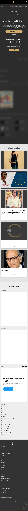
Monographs (3, 486)
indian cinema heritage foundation (18, 6)
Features (3, 465)
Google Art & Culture (5, 488)
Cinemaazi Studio (4, 480)
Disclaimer (3, 462)
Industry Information (5, 478)
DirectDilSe (4, 420)
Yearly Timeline (4, 484)
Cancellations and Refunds (6, 497)
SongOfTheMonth (6, 424)
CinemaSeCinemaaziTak (7, 408)
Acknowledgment (4, 451)
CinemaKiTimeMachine (7, 422)
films (14, 246)
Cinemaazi (4, 406)
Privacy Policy (4, 495)
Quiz (2, 460)
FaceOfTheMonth (6, 410)
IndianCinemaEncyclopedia (8, 418)
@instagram (3, 290)
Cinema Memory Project (6, 469)
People (2, 472)
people (3, 6)
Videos (2, 467)
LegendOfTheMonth (6, 432)
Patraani (4, 242)
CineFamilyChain (6, 430)
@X (2, 366)
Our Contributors (4, 492)
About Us (3, 446)
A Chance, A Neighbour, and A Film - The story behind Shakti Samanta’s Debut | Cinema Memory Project (14, 212)
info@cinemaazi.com (17, 501)
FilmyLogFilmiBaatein (7, 428)
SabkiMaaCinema (6, 416)
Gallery (2, 455)
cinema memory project (14, 218)
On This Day (3, 490)
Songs (2, 476)
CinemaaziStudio (6, 426)
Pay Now (14, 49)
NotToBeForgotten (6, 412)
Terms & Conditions (5, 453)
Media (2, 457)
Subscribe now (14, 31)
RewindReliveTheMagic (7, 414)
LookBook (4, 434)
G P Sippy (5, 270)
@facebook (3, 328)
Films (2, 474)
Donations (3, 449)
